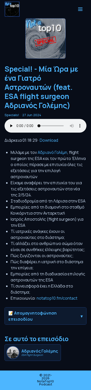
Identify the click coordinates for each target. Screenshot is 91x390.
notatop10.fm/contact (57, 298)
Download (49, 140)
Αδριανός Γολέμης (39, 351)
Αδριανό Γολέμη (52, 152)
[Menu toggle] (80, 9)
